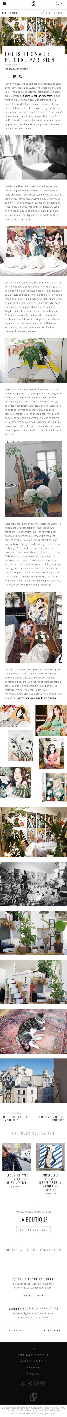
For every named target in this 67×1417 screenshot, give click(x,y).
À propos (33, 1373)
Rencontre (21, 69)
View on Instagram (35, 1264)
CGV (33, 1349)
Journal (9, 69)
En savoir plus (42, 1413)
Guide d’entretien (33, 1361)
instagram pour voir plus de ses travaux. (35, 697)
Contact (33, 1367)
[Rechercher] (43, 13)
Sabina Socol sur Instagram (37, 95)
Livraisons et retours (33, 1355)
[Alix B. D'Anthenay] (33, 3)
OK (54, 1413)
